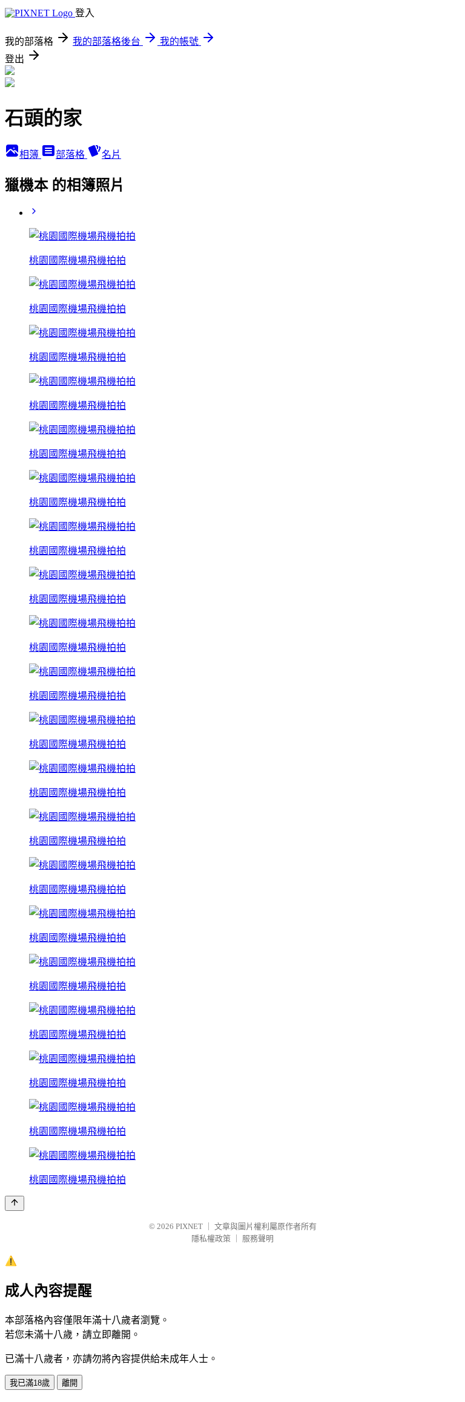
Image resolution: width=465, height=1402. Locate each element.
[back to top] (14, 1203)
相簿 (30, 154)
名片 (111, 154)
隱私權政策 (211, 1238)
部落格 (71, 154)
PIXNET (189, 1226)
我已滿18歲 (30, 1382)
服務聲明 (258, 1238)
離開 (70, 1382)
